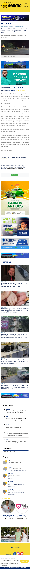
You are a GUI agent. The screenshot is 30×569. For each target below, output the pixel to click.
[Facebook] (14, 554)
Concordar (24, 561)
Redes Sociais (15, 547)
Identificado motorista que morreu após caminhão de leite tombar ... (16, 442)
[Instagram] (18, 554)
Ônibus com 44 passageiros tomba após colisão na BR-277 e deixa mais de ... (16, 411)
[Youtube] (22, 554)
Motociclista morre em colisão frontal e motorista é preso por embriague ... (16, 419)
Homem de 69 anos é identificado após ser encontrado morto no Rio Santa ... (17, 434)
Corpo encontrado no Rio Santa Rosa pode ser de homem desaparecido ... (17, 426)
